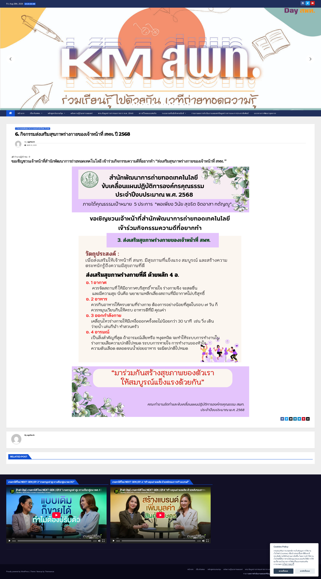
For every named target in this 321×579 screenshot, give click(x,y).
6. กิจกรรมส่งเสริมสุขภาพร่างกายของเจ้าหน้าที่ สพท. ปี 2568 (32, 128)
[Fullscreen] (103, 541)
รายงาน (220, 113)
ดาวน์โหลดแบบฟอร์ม (147, 113)
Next (310, 59)
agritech (31, 142)
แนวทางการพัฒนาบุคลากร (265, 113)
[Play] (9, 541)
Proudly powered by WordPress (18, 571)
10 (179, 104)
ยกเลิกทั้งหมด (305, 571)
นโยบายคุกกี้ (288, 564)
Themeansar (49, 571)
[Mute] (99, 541)
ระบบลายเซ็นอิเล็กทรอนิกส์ (173, 113)
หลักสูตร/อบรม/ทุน (56, 113)
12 (189, 104)
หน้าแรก (21, 113)
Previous (10, 59)
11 (184, 104)
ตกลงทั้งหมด (283, 571)
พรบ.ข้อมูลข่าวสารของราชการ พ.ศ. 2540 (115, 113)
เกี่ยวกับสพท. (35, 113)
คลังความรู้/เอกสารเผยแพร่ (82, 113)
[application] (56, 515)
